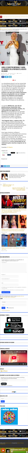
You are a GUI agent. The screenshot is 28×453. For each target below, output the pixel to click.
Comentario (4, 262)
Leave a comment (6, 74)
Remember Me (11, 307)
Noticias (5, 29)
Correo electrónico (5, 278)
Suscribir (4, 383)
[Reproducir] (2, 364)
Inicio (2, 29)
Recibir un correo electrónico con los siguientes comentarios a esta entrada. (13, 288)
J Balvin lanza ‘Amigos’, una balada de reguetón (8, 184)
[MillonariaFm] (14, 3)
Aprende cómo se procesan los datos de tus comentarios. (12, 297)
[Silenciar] (23, 364)
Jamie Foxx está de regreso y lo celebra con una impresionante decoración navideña (18, 188)
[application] (14, 357)
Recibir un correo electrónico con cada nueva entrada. (13, 289)
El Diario (10, 147)
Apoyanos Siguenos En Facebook (7, 342)
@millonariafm (8, 443)
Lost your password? (6, 310)
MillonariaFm (5, 73)
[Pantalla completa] (25, 364)
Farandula (10, 29)
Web (2, 283)
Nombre (3, 274)
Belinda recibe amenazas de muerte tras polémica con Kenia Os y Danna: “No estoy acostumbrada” (13, 230)
